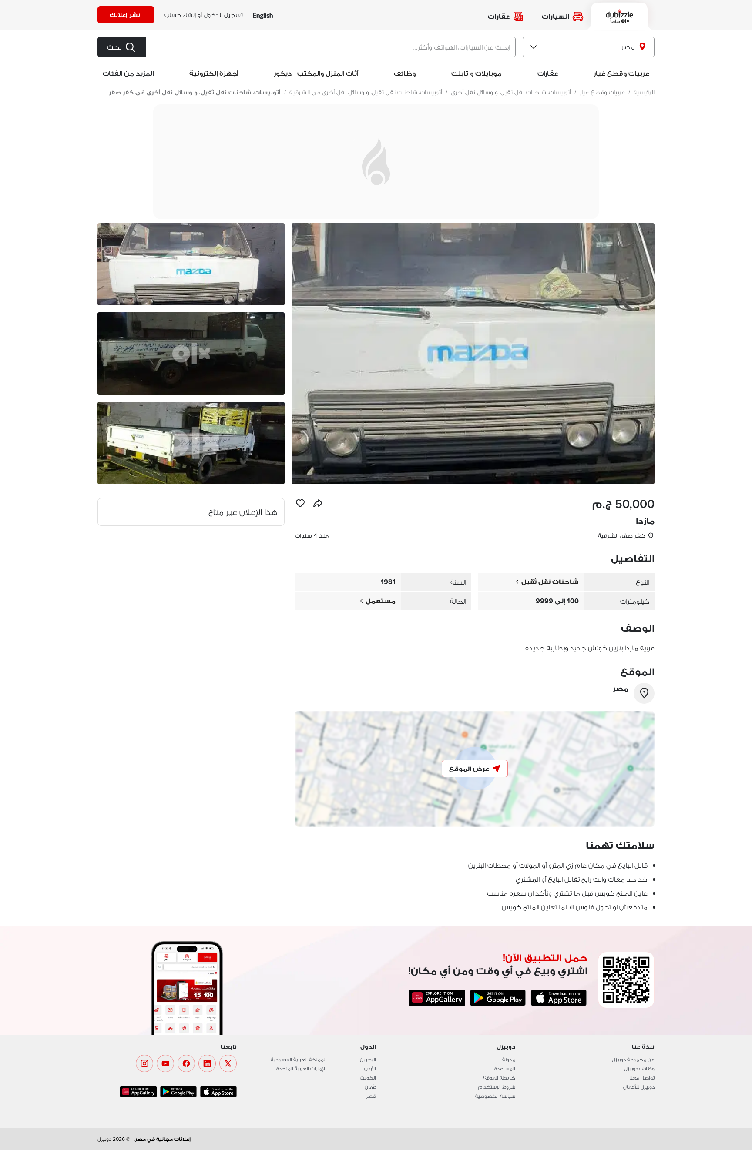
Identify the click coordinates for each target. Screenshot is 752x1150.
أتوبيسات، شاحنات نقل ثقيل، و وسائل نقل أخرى (511, 92)
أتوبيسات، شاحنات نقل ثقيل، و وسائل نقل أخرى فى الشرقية (365, 92)
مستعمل (381, 601)
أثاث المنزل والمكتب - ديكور (316, 73)
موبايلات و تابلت (476, 73)
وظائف (405, 73)
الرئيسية (644, 92)
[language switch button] (263, 15)
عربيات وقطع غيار (621, 73)
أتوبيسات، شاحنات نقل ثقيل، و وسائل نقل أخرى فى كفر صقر (195, 92)
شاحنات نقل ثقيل (550, 582)
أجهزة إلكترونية (213, 73)
